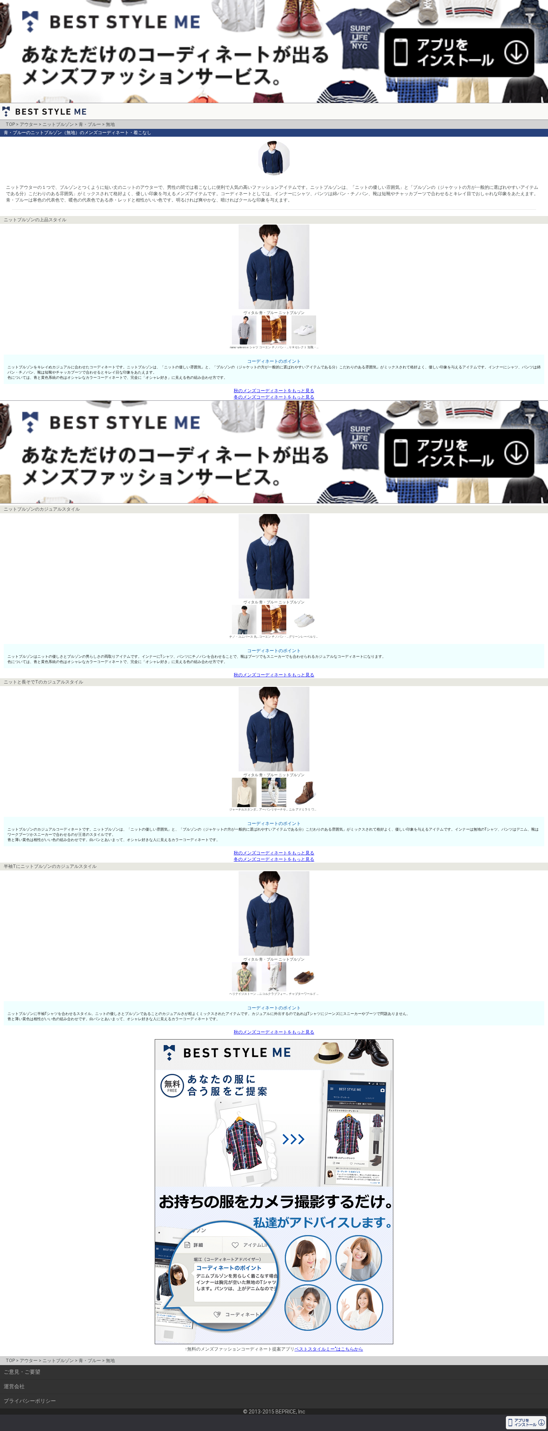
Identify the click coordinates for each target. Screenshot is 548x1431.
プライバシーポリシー (30, 1401)
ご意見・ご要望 (22, 1372)
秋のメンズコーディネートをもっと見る (274, 390)
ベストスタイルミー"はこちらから (329, 1349)
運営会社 (14, 1386)
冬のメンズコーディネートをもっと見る (274, 397)
